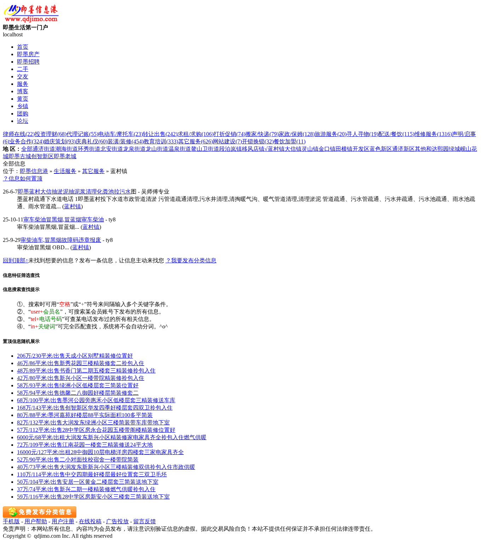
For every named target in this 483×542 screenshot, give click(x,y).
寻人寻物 (362, 134)
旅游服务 (331, 134)
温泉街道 (179, 149)
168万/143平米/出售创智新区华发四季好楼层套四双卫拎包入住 (95, 408)
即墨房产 (28, 54)
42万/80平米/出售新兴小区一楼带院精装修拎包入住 (80, 378)
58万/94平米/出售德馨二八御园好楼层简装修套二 (78, 393)
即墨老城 (65, 156)
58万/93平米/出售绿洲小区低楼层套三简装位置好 (78, 385)
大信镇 (293, 149)
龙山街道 (157, 149)
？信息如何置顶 (22, 178)
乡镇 (22, 106)
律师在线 (19, 134)
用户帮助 (35, 521)
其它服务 (195, 141)
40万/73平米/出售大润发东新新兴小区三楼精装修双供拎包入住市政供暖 (106, 467)
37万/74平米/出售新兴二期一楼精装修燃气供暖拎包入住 (86, 489)
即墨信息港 (34, 171)
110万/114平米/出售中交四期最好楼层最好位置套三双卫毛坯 (92, 474)
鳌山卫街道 (205, 149)
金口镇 (327, 149)
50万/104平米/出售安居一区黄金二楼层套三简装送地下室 (87, 482)
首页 (22, 47)
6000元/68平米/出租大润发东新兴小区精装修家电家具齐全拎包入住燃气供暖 (111, 437)
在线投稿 (90, 521)
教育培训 (161, 141)
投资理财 (50, 134)
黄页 (22, 99)
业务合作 (26, 141)
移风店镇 (253, 149)
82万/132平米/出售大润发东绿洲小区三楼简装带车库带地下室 (93, 422)
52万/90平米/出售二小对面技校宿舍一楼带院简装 (78, 460)
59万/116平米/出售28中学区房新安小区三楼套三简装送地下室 (93, 497)
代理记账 (82, 134)
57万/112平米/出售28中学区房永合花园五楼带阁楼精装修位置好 (96, 430)
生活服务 (65, 171)
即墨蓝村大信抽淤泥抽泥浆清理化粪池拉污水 (74, 192)
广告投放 (117, 521)
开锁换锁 (258, 141)
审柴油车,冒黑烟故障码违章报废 (61, 240)
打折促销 (229, 134)
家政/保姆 (297, 134)
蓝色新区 (380, 149)
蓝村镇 (72, 206)
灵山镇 (310, 149)
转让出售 (160, 134)
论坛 (22, 121)
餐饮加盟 (289, 141)
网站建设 (227, 141)
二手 (22, 69)
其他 (420, 149)
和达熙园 (437, 149)
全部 (27, 149)
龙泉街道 (134, 149)
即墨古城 (19, 156)
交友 (22, 76)
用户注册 (63, 521)
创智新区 (42, 156)
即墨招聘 (28, 62)
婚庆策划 (60, 141)
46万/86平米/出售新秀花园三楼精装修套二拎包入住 (80, 363)
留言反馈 (144, 521)
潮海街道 (66, 149)
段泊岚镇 (230, 149)
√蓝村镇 (274, 149)
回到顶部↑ (15, 260)
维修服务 (433, 134)
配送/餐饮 (396, 134)
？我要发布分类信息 (190, 260)
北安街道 (111, 149)
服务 (22, 84)
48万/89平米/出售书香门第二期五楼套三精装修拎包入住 (86, 371)
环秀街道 (89, 149)
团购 (22, 114)
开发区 (361, 149)
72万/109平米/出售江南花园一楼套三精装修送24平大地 (85, 445)
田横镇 (344, 149)
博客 (22, 91)
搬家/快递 (262, 134)
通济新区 (403, 149)
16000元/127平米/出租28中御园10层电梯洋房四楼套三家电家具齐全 (100, 452)
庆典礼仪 (91, 141)
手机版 (11, 521)
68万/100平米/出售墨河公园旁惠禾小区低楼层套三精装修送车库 (96, 400)
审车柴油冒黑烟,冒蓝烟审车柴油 (63, 219)
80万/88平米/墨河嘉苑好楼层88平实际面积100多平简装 (85, 415)
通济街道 (44, 149)
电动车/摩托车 (120, 134)
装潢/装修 (125, 141)
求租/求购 (196, 134)
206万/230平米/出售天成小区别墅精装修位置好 (75, 356)
